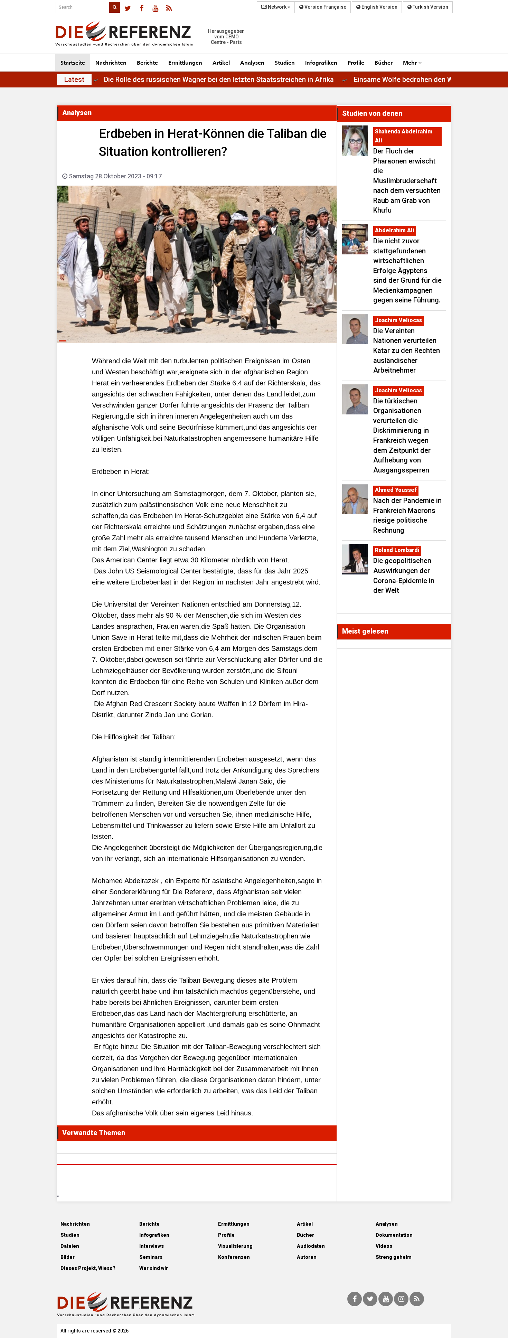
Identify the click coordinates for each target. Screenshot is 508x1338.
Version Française (324, 7)
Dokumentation (394, 1235)
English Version (378, 7)
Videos (384, 1246)
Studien (285, 62)
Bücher (384, 62)
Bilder (67, 1257)
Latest (74, 79)
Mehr (410, 62)
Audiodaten (311, 1246)
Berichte (147, 62)
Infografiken (321, 62)
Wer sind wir (153, 1268)
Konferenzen (234, 1257)
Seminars (150, 1257)
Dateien (69, 1246)
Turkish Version (430, 7)
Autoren (307, 1257)
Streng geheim (394, 1257)
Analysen (252, 62)
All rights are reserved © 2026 (94, 1331)
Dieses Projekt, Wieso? (87, 1268)
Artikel (221, 62)
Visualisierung (235, 1246)
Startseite (72, 62)
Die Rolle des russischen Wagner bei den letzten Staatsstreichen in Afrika (251, 79)
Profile (356, 62)
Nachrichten (110, 62)
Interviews (151, 1246)
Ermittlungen (185, 62)
